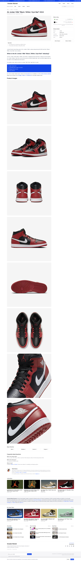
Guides (64, 3)
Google (19, 75)
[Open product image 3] (29, 193)
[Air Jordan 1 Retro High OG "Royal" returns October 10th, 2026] (15, 515)
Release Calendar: (10, 6)
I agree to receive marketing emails (14, 556)
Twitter (23, 75)
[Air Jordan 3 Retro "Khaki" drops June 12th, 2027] (49, 486)
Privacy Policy (14, 549)
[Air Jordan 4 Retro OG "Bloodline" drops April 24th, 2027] (66, 486)
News (60, 3)
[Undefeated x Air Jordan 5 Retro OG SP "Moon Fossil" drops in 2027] (15, 486)
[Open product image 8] (29, 421)
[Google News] (73, 546)
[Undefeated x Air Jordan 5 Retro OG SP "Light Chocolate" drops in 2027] (32, 486)
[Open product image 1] (29, 102)
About (72, 3)
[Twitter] (69, 546)
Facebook (29, 75)
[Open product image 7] (29, 376)
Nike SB (28, 6)
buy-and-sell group (37, 499)
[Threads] (71, 546)
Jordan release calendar (46, 73)
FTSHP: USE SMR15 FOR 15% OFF (19, 0)
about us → (22, 502)
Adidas (23, 6)
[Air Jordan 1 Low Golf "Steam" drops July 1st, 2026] (66, 515)
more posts (27, 73)
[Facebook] (65, 546)
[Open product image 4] (29, 239)
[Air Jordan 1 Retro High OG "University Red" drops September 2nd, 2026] (32, 515)
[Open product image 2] (29, 148)
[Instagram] (67, 546)
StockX (16, 464)
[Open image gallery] (29, 28)
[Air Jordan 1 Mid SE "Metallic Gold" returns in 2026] (49, 515)
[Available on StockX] (72, 19)
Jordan (19, 6)
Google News (66, 501)
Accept (72, 559)
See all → (72, 478)
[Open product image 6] (29, 330)
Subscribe (29, 554)
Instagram (24, 472)
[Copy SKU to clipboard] (64, 32)
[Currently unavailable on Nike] (72, 22)
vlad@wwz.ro (37, 473)
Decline (68, 559)
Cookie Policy (9, 549)
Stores (68, 3)
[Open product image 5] (29, 284)
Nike (15, 6)
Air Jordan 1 (16, 9)
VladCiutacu (14, 468)
